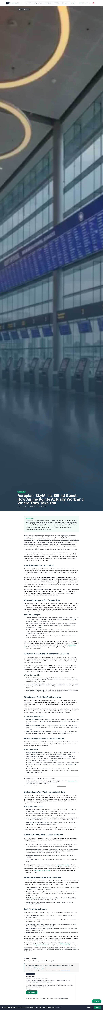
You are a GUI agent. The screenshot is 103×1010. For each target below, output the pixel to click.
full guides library (64, 943)
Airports (29, 3)
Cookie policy (59, 1007)
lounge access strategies (41, 945)
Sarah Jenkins (22, 506)
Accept (97, 1007)
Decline (89, 1007)
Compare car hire (72, 781)
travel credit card (65, 945)
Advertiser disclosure (61, 786)
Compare (64, 3)
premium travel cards (63, 865)
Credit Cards (56, 3)
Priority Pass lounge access (42, 870)
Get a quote (31, 992)
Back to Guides (25, 9)
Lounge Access (38, 3)
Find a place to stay (39, 968)
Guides (72, 3)
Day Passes (47, 3)
